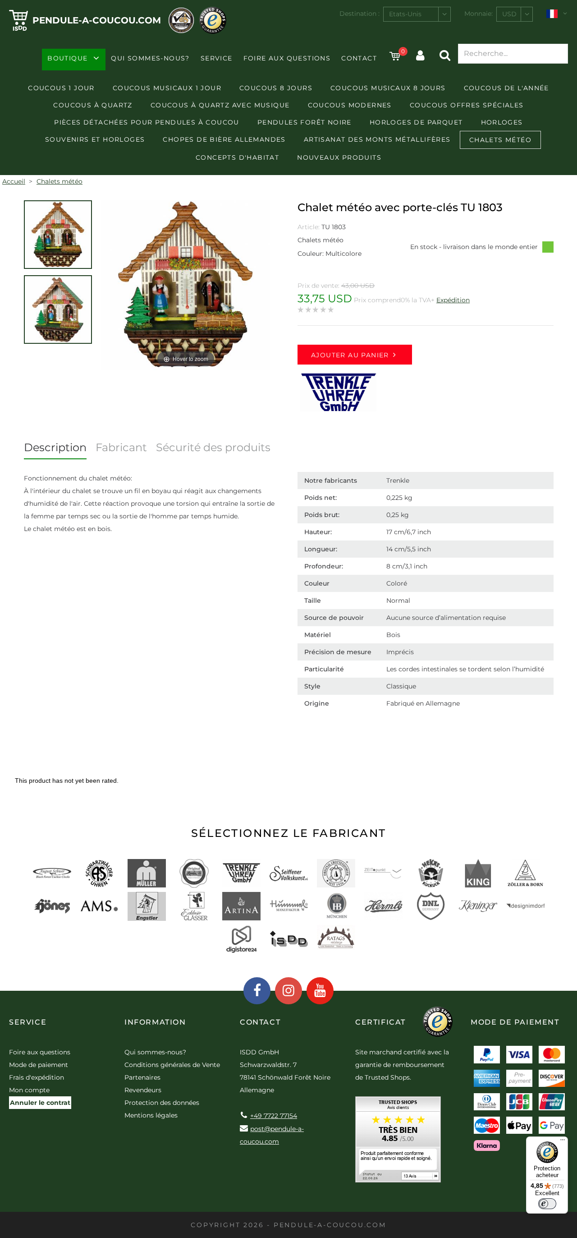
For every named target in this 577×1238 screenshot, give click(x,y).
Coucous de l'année (506, 88)
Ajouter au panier (350, 355)
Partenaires (142, 1077)
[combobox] (417, 14)
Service (217, 58)
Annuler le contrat (40, 1103)
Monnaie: (478, 13)
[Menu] (562, 1141)
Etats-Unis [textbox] (405, 14)
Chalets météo (500, 140)
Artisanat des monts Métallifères (377, 139)
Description (55, 447)
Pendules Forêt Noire (304, 122)
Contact (359, 58)
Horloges (502, 122)
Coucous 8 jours (275, 88)
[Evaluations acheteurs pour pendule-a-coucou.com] (398, 1142)
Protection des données (161, 1103)
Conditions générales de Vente (172, 1065)
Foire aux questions (287, 58)
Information (155, 1022)
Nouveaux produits (339, 157)
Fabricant (121, 447)
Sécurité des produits (213, 447)
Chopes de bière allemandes (224, 139)
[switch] (547, 1203)
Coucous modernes (350, 105)
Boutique (67, 58)
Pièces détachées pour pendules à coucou (146, 122)
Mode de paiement (38, 1065)
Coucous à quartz (92, 105)
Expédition (453, 300)
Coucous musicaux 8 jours (388, 88)
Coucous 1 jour (61, 88)
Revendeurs (142, 1090)
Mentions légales (151, 1115)
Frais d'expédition (36, 1077)
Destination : (359, 13)
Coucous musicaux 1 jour (167, 88)
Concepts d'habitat (237, 157)
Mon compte (29, 1090)
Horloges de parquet (416, 122)
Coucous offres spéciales (467, 105)
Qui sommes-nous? (150, 58)
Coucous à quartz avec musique (220, 105)
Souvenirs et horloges (95, 139)
